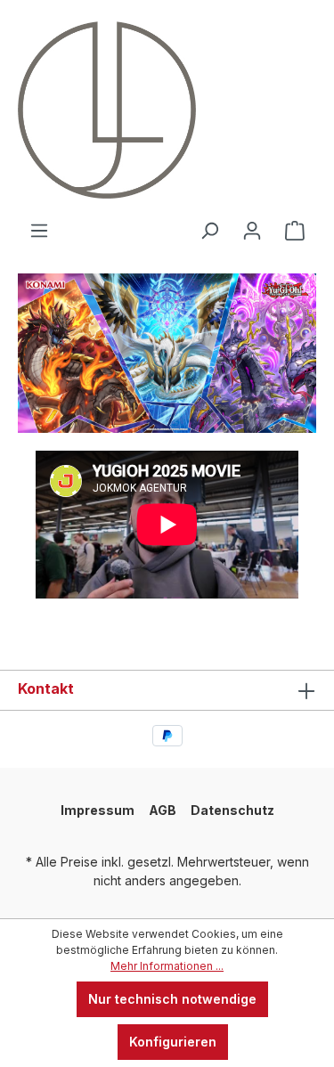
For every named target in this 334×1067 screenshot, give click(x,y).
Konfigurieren (172, 1041)
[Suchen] (209, 230)
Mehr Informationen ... (167, 966)
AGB (162, 810)
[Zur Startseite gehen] (84, 110)
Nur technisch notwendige (172, 998)
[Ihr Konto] (252, 230)
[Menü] (39, 230)
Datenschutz (232, 810)
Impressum (97, 810)
